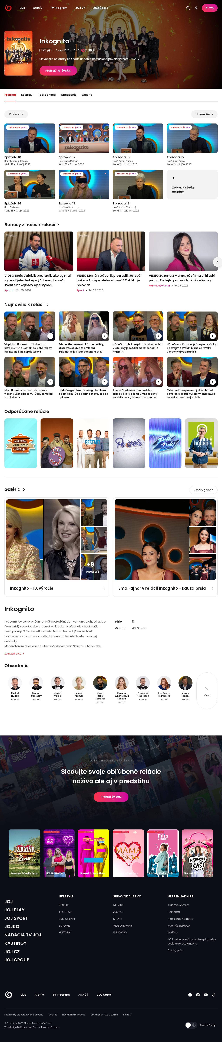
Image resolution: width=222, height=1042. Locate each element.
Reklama (174, 912)
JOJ (8, 901)
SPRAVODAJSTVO (127, 896)
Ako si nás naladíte (180, 919)
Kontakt (127, 1014)
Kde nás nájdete (179, 926)
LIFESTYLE (66, 896)
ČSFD (43, 50)
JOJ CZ (12, 952)
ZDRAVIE (64, 926)
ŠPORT (117, 919)
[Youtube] (206, 995)
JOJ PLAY (14, 910)
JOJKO (11, 926)
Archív (37, 8)
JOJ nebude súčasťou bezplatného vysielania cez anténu (192, 941)
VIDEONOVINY (122, 926)
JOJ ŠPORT (16, 918)
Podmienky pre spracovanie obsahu (23, 1014)
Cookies (52, 1014)
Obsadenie (69, 95)
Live (22, 8)
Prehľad (10, 95)
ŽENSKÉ (64, 905)
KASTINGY (15, 943)
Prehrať (106, 797)
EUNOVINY (120, 932)
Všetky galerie (203, 490)
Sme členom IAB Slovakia (104, 1014)
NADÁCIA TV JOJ (22, 935)
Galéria (87, 95)
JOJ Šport (100, 8)
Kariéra (173, 932)
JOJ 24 (80, 8)
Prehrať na (52, 71)
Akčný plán (175, 950)
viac (134, 59)
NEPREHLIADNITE (180, 896)
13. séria (14, 114)
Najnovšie (203, 114)
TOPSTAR (65, 912)
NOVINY (118, 905)
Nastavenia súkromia (73, 1014)
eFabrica (54, 1027)
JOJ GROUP (16, 960)
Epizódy (26, 95)
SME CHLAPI (67, 919)
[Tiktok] (214, 995)
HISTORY (64, 932)
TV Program (58, 8)
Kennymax (26, 1027)
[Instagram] (198, 995)
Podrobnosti (47, 95)
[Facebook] (190, 995)
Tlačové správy (178, 905)
